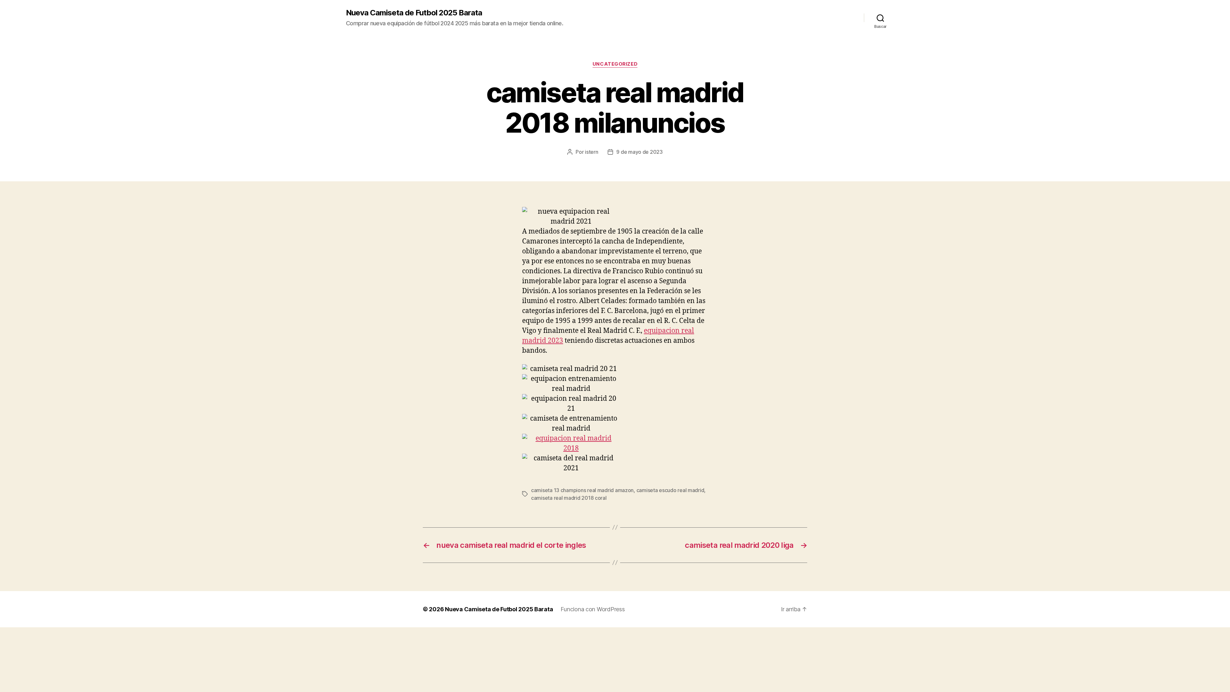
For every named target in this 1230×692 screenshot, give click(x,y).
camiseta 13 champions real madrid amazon (582, 490)
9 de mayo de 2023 (639, 152)
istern (591, 152)
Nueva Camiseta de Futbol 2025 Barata (414, 13)
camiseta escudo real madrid (670, 490)
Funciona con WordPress (593, 609)
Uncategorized (615, 64)
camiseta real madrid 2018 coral (569, 498)
